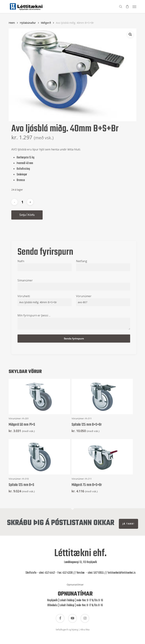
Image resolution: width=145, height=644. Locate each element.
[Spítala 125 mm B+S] (39, 456)
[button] (134, 6)
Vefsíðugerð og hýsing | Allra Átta (72, 629)
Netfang (81, 261)
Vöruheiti (24, 296)
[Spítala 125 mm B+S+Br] (102, 396)
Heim (12, 22)
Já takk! (128, 523)
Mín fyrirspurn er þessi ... (34, 315)
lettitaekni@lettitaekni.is (122, 572)
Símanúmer (25, 280)
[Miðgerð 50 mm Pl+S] (39, 396)
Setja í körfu (27, 214)
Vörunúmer (83, 296)
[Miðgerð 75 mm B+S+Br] (102, 456)
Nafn (21, 261)
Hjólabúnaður (28, 22)
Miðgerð (46, 22)
